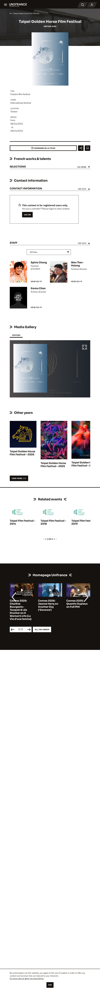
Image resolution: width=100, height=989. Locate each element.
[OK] (50, 985)
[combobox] (49, 252)
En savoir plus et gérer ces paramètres (27, 978)
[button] (84, 347)
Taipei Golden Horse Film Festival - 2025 (53, 465)
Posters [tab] (16, 335)
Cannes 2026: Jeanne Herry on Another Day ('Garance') (48, 605)
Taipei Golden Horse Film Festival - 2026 (22, 453)
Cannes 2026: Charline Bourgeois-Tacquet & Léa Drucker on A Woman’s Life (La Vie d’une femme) (20, 610)
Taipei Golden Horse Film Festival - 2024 (84, 464)
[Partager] (81, 148)
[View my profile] (92, 5)
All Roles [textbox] (33, 252)
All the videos (42, 629)
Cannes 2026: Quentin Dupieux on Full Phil (77, 603)
